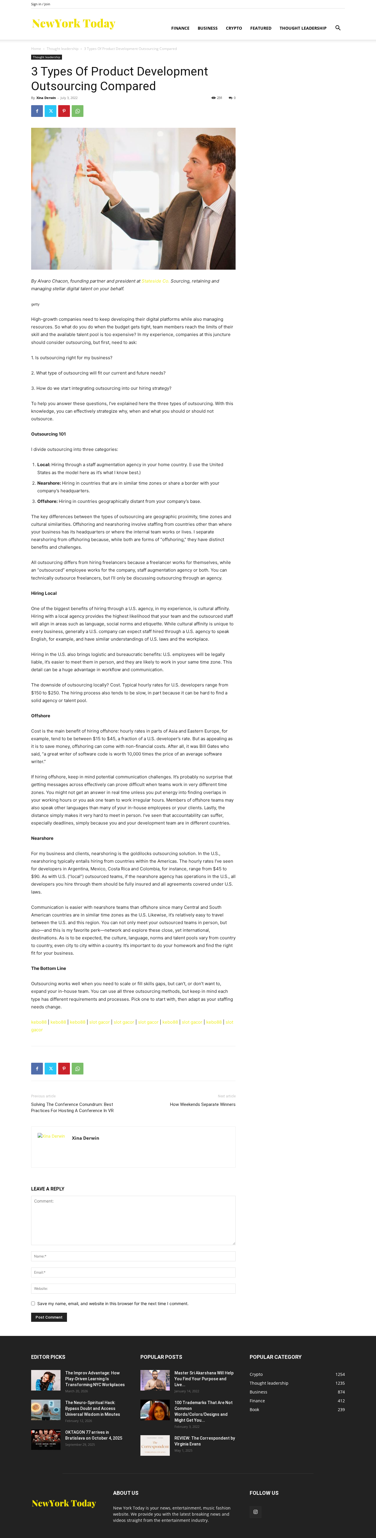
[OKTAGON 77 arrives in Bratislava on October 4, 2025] (46, 1439)
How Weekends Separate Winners (203, 1104)
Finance (180, 28)
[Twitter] (50, 111)
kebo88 (39, 1022)
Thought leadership (303, 28)
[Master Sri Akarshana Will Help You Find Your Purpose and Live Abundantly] (155, 1380)
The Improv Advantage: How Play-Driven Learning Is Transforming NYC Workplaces (95, 1379)
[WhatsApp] (77, 111)
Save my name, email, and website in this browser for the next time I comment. (113, 1303)
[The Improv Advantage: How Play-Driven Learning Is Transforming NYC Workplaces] (46, 1380)
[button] (338, 28)
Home (36, 48)
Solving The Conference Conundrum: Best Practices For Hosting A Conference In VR (72, 1107)
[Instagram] (255, 1512)
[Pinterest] (64, 111)
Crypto (234, 28)
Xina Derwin (46, 97)
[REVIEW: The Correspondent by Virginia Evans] (155, 1445)
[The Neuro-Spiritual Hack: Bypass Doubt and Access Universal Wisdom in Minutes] (46, 1410)
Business (208, 28)
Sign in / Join (40, 4)
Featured (260, 28)
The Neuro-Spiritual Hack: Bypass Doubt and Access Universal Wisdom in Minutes (92, 1408)
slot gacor (99, 1022)
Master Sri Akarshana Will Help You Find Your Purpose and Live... (204, 1379)
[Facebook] (37, 111)
